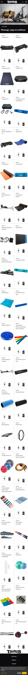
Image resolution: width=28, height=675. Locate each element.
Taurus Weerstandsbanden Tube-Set (7, 227)
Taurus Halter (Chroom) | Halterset (20, 587)
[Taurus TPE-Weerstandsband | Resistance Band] (7, 601)
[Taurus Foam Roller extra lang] (21, 304)
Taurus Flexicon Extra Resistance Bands (20, 455)
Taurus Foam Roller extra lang (20, 292)
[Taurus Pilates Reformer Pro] (7, 207)
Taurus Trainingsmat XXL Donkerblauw (20, 99)
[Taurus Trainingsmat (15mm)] (21, 207)
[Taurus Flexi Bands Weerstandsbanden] (7, 272)
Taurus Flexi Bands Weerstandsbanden (7, 260)
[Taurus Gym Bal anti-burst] (7, 465)
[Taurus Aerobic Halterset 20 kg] (21, 633)
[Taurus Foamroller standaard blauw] (7, 404)
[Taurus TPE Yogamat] (7, 174)
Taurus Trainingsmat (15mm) (19, 195)
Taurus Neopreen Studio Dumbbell (6, 522)
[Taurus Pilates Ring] (21, 435)
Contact (14, 663)
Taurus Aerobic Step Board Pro (7, 131)
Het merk (14, 656)
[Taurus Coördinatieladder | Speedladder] (7, 567)
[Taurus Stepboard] (21, 47)
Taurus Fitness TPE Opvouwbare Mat (20, 488)
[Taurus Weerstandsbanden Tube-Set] (7, 239)
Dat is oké (24, 673)
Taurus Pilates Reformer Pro (6, 195)
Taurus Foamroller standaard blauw (6, 392)
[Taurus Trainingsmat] (21, 174)
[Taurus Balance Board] (7, 435)
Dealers (14, 660)
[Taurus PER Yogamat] (7, 303)
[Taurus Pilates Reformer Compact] (7, 371)
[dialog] (14, 670)
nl (22, 1)
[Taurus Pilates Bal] (21, 565)
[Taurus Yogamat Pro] (21, 142)
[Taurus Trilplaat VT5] (7, 47)
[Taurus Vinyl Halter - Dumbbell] (21, 534)
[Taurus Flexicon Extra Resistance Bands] (21, 467)
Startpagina (4, 26)
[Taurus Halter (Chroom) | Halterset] (21, 599)
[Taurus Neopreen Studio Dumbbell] (7, 534)
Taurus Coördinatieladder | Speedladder (7, 554)
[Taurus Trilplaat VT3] (21, 78)
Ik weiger (19, 673)
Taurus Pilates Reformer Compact (6, 359)
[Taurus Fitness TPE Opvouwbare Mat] (21, 500)
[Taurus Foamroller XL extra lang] (21, 371)
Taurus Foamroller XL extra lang (21, 359)
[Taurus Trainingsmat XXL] (21, 270)
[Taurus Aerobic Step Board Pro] (7, 143)
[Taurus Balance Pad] (21, 238)
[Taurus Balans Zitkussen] (7, 335)
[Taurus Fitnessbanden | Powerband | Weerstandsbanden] (7, 502)
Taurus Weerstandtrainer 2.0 (6, 621)
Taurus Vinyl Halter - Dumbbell (19, 522)
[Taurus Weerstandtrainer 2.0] (7, 633)
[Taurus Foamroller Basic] (21, 402)
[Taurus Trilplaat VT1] (7, 109)
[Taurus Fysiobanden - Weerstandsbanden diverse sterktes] (21, 339)
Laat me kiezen (4, 673)
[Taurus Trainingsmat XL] (7, 78)
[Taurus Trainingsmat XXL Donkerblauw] (21, 111)
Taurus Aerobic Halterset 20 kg (21, 621)
